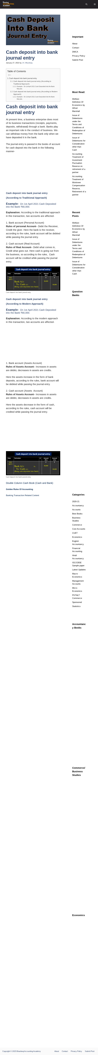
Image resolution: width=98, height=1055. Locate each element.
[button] (86, 4)
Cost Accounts (78, 529)
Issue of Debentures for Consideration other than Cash (78, 144)
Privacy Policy (78, 56)
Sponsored (77, 602)
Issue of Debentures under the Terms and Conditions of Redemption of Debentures (78, 124)
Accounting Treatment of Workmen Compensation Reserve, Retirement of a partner (79, 185)
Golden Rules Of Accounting (19, 489)
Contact (75, 48)
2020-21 (75, 501)
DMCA (75, 52)
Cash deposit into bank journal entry (23, 78)
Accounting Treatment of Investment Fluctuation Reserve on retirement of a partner (78, 163)
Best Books (77, 514)
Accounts (76, 510)
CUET (75, 533)
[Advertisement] (33, 173)
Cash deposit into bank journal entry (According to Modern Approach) (35, 93)
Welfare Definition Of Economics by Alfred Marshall (78, 105)
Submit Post (77, 60)
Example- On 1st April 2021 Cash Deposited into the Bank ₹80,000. (35, 88)
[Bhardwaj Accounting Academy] (8, 4)
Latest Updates (79, 570)
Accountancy (78, 505)
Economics (77, 537)
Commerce (77, 525)
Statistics (76, 606)
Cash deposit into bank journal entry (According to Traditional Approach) (32, 82)
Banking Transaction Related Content (22, 495)
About (74, 44)
